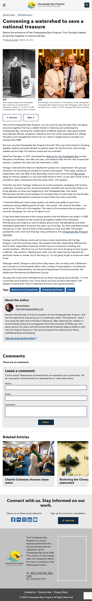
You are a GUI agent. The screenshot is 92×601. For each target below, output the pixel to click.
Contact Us (29, 592)
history (70, 290)
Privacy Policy (61, 592)
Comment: (10, 404)
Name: (8, 383)
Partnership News (25, 15)
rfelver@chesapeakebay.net (29, 309)
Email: (8, 394)
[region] (46, 80)
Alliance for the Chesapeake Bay (62, 156)
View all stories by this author (20, 338)
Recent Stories (9, 15)
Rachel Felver (11, 40)
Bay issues (80, 173)
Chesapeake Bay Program (52, 290)
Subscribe (69, 520)
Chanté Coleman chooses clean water (27, 481)
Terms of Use (44, 592)
